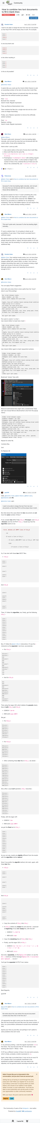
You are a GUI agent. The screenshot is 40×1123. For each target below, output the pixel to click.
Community (18, 3)
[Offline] (3, 24)
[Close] (37, 1074)
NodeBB (18, 1111)
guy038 (7, 492)
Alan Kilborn (8, 81)
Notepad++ (26, 1108)
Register (6, 1098)
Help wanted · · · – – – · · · (9, 14)
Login (11, 1098)
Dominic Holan (9, 24)
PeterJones (8, 176)
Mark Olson (8, 134)
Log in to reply (33, 18)
